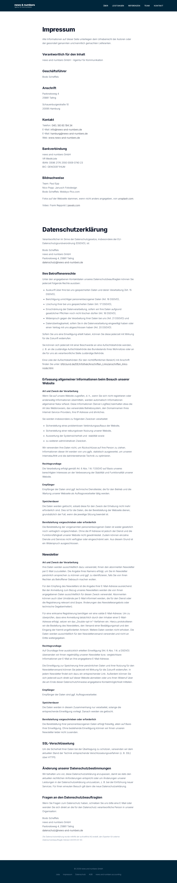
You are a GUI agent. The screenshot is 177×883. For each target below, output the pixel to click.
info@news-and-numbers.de (66, 129)
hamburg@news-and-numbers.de (69, 133)
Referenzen (134, 6)
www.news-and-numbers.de (64, 137)
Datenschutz (80, 874)
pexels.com (74, 205)
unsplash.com (125, 198)
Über (105, 6)
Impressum (67, 874)
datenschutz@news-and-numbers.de (62, 262)
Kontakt (158, 6)
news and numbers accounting (108, 874)
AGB (91, 874)
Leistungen (118, 6)
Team (147, 6)
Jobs (58, 874)
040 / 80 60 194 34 (62, 125)
